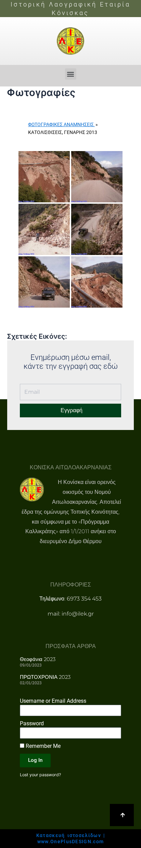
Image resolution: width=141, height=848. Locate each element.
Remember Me (42, 746)
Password (32, 723)
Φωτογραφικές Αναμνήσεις (61, 124)
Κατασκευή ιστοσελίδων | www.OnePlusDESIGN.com (70, 838)
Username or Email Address (53, 701)
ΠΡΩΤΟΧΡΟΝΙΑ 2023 (45, 677)
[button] (70, 74)
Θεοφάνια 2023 (37, 659)
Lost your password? (40, 774)
